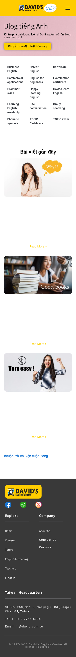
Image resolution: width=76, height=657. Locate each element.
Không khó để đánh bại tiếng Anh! (38, 432)
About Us (44, 531)
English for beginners (37, 80)
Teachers (10, 568)
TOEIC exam (61, 119)
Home (8, 531)
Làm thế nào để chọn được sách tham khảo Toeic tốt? (38, 336)
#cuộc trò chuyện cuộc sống (26, 456)
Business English (13, 69)
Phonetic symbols (13, 121)
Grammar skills (13, 91)
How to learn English (61, 91)
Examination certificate (61, 80)
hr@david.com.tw (30, 626)
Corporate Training (16, 559)
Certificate (60, 67)
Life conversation (38, 106)
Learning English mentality (13, 108)
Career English (34, 69)
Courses (10, 540)
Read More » (38, 246)
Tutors (9, 550)
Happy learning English (35, 93)
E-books (10, 578)
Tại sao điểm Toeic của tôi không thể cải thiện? (38, 239)
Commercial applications (15, 80)
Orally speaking (59, 106)
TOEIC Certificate (36, 121)
